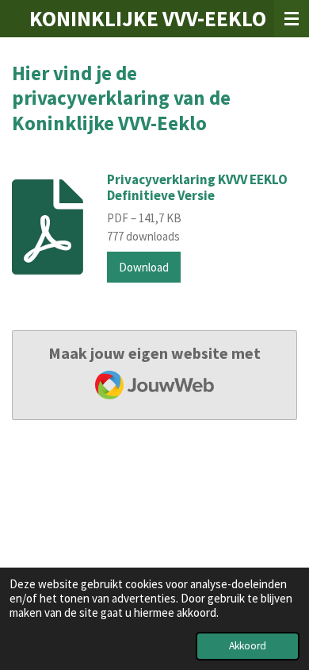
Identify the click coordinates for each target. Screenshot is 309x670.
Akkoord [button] (247, 646)
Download (144, 267)
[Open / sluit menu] (291, 18)
